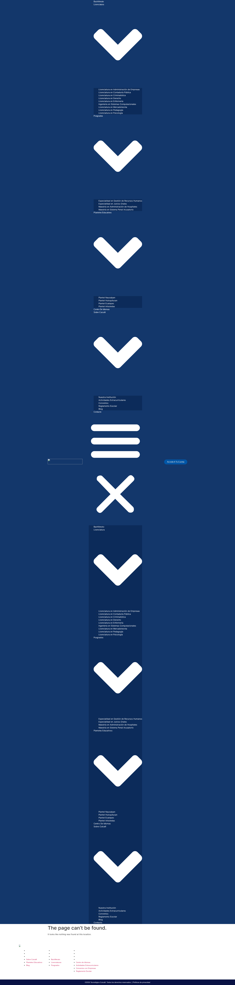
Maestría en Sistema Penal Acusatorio (116, 209)
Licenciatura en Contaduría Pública (115, 92)
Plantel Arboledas (107, 306)
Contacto (97, 412)
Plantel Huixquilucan (108, 300)
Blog (101, 409)
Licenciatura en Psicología (111, 113)
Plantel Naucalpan (107, 297)
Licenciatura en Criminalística (112, 95)
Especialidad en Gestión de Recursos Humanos (120, 201)
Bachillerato (99, 1)
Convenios (103, 403)
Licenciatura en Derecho (110, 98)
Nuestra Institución (107, 397)
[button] (115, 467)
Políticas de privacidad (141, 982)
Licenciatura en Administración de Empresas (119, 89)
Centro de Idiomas (102, 309)
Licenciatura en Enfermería (111, 101)
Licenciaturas (56, 953)
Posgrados (55, 956)
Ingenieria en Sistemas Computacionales (117, 104)
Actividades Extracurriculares (112, 400)
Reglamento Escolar (108, 406)
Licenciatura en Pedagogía (111, 110)
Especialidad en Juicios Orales (113, 203)
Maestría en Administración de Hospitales (118, 206)
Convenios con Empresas (86, 956)
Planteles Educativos (34, 953)
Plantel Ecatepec (106, 303)
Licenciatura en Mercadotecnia (113, 107)
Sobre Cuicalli (31, 951)
